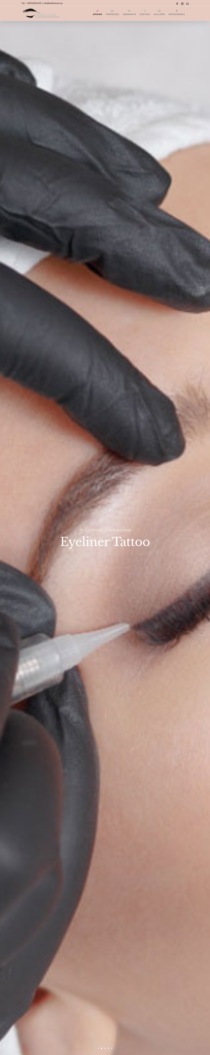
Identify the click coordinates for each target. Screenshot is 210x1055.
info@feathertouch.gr (53, 3)
